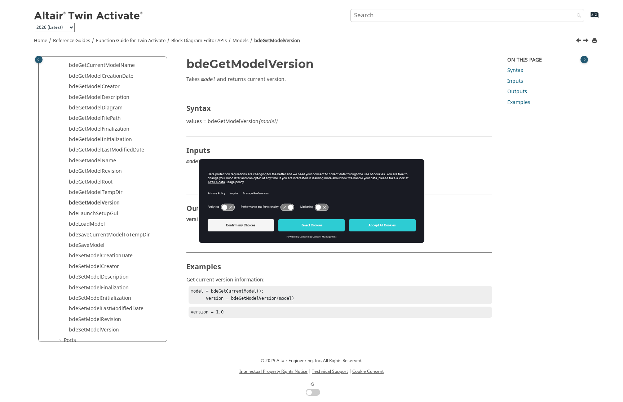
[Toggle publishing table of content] (39, 59)
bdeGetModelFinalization (99, 129)
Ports (70, 340)
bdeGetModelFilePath (95, 118)
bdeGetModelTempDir (96, 192)
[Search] (577, 16)
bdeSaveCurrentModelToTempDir (109, 235)
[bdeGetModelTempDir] (579, 41)
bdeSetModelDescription (99, 277)
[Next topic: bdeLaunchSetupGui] (586, 41)
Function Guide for (130, 40)
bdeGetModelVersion (277, 40)
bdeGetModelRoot (90, 182)
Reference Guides (71, 40)
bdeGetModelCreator (94, 86)
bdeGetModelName (92, 160)
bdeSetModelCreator (94, 266)
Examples (518, 102)
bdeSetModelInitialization (100, 298)
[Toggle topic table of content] (584, 59)
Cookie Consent (368, 371)
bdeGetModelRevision (95, 171)
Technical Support (330, 371)
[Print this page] (595, 41)
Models (240, 40)
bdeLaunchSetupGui (93, 213)
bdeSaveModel (87, 245)
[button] (66, 65)
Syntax (515, 70)
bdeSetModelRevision (95, 319)
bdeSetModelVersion (94, 330)
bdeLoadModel (87, 224)
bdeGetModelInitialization (100, 139)
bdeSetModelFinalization (99, 288)
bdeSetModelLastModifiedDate (106, 308)
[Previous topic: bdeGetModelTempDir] (579, 41)
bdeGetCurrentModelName (102, 65)
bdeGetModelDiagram (96, 108)
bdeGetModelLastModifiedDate (106, 150)
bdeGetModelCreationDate (101, 76)
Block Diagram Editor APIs (199, 40)
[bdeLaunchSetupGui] (586, 41)
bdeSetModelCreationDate (101, 255)
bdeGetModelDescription (99, 97)
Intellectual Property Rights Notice (273, 371)
